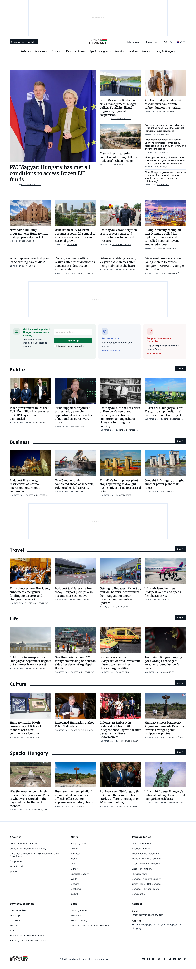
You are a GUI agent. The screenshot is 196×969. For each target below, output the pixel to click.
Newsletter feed (18, 910)
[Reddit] (179, 959)
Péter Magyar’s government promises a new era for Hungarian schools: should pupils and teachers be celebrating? (165, 177)
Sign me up (73, 340)
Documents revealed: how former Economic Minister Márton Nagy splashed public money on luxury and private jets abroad (165, 144)
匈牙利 (74, 893)
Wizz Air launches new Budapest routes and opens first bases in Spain (163, 592)
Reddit (13, 925)
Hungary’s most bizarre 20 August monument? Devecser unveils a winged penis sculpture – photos (164, 728)
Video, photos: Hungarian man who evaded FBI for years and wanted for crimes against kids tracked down (165, 160)
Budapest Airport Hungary (146, 878)
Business (40, 51)
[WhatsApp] (169, 959)
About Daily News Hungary (24, 843)
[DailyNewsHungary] (98, 41)
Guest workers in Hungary (146, 863)
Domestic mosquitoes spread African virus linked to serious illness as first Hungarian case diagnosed (165, 128)
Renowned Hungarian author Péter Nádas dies (74, 724)
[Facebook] (148, 959)
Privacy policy (78, 915)
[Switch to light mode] (171, 42)
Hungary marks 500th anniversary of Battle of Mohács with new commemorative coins (25, 728)
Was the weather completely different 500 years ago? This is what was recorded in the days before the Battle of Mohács (29, 799)
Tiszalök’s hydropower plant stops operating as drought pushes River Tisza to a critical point (120, 486)
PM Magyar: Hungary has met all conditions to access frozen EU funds (50, 173)
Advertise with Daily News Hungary (90, 925)
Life (67, 51)
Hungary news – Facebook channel (28, 940)
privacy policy (78, 346)
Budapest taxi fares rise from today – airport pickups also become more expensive (74, 592)
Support (14, 871)
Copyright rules (79, 910)
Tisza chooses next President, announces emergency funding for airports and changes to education (30, 594)
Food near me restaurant (145, 853)
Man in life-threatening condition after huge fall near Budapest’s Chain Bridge (119, 157)
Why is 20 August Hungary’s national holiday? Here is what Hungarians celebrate (165, 795)
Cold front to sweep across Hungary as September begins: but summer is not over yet (30, 661)
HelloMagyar (132, 42)
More (145, 51)
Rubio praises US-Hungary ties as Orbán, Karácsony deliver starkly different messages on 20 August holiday (120, 797)
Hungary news (78, 843)
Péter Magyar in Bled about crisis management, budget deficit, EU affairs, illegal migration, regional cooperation (118, 107)
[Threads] (184, 959)
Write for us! (16, 866)
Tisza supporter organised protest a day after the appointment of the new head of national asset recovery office (74, 415)
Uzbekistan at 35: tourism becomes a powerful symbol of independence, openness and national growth (75, 235)
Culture (79, 51)
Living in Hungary (164, 51)
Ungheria (76, 888)
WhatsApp (15, 915)
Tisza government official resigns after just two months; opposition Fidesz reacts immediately (75, 264)
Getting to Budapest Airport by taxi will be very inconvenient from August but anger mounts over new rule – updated (120, 596)
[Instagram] (153, 959)
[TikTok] (164, 959)
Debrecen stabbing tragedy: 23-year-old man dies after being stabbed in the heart (118, 262)
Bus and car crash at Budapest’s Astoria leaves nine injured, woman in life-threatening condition (120, 663)
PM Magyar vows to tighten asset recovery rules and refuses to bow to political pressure (118, 235)
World (118, 51)
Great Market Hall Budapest (147, 883)
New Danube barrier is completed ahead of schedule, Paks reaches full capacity (74, 484)
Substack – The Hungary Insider (27, 935)
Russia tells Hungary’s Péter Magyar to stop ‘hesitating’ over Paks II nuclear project (164, 411)
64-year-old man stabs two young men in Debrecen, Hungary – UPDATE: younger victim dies (164, 264)
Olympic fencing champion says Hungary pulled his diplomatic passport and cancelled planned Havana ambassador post (163, 237)
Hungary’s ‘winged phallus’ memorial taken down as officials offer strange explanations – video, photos (74, 797)
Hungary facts (139, 873)
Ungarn (75, 883)
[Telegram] (174, 959)
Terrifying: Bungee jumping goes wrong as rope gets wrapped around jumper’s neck (163, 663)
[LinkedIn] (143, 959)
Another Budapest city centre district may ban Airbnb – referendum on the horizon (164, 103)
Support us (152, 353)
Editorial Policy (79, 920)
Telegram (15, 920)
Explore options (109, 351)
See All (180, 368)
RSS (12, 930)
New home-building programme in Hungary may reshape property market (29, 233)
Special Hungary (99, 51)
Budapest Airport (141, 848)
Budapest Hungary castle (145, 888)
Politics (25, 51)
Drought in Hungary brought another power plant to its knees (164, 484)
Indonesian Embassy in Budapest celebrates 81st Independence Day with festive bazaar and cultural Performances (120, 730)
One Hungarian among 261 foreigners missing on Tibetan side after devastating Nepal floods (75, 663)
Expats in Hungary (142, 868)
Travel (55, 51)
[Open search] (165, 41)
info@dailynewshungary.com (147, 914)
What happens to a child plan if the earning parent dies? (29, 260)
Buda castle (138, 893)
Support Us (151, 42)
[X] (159, 959)
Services (133, 51)
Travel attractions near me (146, 858)
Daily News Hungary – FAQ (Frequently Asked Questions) (34, 855)
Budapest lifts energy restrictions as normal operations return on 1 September (25, 486)
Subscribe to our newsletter (23, 42)
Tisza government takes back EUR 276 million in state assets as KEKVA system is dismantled (30, 413)
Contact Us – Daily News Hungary (28, 848)
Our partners (17, 861)
